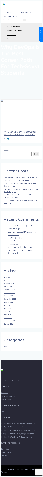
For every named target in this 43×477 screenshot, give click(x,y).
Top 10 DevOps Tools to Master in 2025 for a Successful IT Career (20, 196)
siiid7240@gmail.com (16, 238)
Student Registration (8, 452)
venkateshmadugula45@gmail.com (21, 232)
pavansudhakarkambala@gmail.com (21, 226)
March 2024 (8, 318)
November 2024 (9, 293)
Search (6, 150)
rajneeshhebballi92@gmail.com (19, 250)
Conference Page (13, 27)
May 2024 (7, 312)
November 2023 (9, 321)
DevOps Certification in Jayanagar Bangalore (17, 434)
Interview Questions (14, 31)
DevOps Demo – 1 (14, 241)
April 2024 (7, 315)
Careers (4, 456)
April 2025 (7, 277)
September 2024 (10, 299)
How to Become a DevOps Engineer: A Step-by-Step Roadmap (21, 184)
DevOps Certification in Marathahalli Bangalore (18, 427)
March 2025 (8, 280)
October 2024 (9, 296)
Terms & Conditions (8, 396)
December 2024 (9, 290)
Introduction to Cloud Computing (20, 247)
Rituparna (11, 244)
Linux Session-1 (13, 235)
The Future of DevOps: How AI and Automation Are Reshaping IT (21, 190)
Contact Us (11, 35)
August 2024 (8, 302)
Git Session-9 (13, 253)
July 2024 (7, 305)
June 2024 (7, 308)
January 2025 (8, 287)
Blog (7, 139)
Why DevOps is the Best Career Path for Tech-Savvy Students (20, 133)
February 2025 (9, 283)
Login (9, 39)
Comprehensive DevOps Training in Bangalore (18, 424)
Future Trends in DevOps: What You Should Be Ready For (21, 202)
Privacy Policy (6, 400)
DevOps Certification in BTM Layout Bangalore (18, 430)
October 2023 (9, 324)
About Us (4, 393)
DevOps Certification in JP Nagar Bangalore (17, 437)
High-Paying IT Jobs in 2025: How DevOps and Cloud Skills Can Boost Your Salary (20, 179)
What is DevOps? (14, 229)
